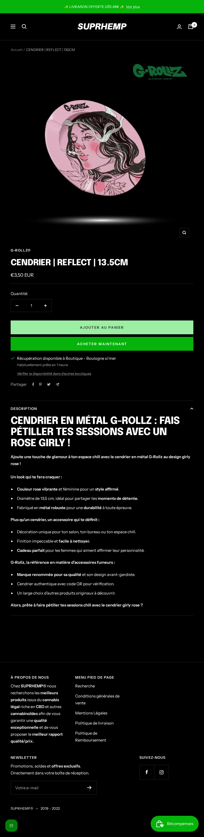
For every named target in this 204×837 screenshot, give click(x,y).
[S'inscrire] (89, 788)
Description (24, 408)
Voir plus (133, 7)
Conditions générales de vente (97, 699)
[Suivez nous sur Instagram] (161, 772)
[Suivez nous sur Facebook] (146, 772)
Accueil (16, 49)
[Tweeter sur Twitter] (48, 384)
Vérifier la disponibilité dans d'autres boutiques (54, 373)
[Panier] (190, 26)
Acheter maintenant (102, 344)
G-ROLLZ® (21, 250)
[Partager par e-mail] (57, 384)
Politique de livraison (94, 723)
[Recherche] (24, 26)
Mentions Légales (91, 712)
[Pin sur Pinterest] (40, 384)
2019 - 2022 (50, 808)
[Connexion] (179, 26)
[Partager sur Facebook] (33, 384)
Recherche (85, 685)
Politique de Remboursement (90, 737)
